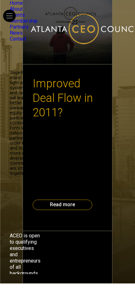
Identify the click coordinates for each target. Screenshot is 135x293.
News (16, 33)
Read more (62, 204)
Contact (18, 39)
